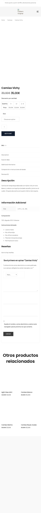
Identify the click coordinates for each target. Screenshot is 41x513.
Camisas (9, 20)
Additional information (8, 164)
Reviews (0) (5, 174)
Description (5, 155)
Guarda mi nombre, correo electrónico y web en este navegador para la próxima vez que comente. (20, 325)
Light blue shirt (6, 392)
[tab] (20, 154)
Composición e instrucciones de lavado (13, 169)
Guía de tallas (5, 160)
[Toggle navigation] (38, 11)
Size (4, 113)
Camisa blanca (26, 392)
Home (3, 20)
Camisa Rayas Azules (29, 425)
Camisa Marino (7, 425)
